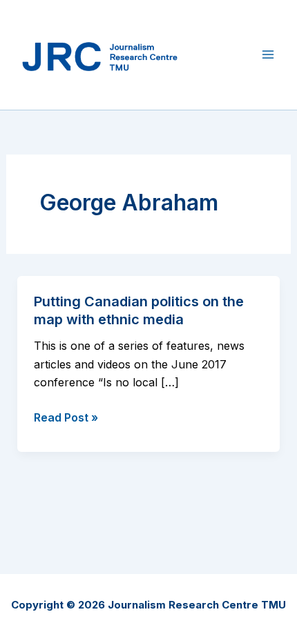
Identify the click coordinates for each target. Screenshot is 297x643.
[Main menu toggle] (268, 54)
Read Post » (66, 418)
